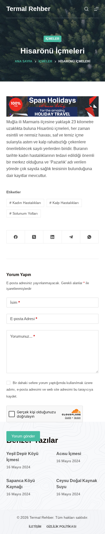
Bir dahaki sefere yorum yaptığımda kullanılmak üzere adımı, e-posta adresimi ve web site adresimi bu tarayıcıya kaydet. (49, 389)
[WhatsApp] (89, 236)
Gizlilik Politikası (61, 526)
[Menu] (96, 9)
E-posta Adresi (23, 319)
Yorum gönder (23, 436)
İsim (15, 302)
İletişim (35, 526)
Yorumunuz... (22, 336)
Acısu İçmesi (68, 453)
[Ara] (86, 9)
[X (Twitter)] (34, 236)
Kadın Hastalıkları (25, 203)
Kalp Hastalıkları (64, 203)
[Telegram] (71, 236)
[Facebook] (16, 236)
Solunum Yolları (23, 213)
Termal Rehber (28, 8)
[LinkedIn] (52, 236)
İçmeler (52, 38)
